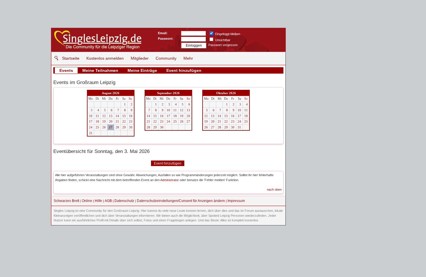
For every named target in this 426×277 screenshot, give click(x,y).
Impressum (236, 201)
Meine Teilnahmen (100, 70)
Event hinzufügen (183, 70)
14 (117, 116)
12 (104, 116)
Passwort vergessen (223, 45)
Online (87, 201)
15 (124, 116)
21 (117, 121)
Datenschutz (124, 201)
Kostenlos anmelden (105, 58)
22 (124, 121)
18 (97, 121)
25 (97, 127)
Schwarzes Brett (66, 201)
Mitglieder (140, 58)
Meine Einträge (142, 70)
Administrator (169, 180)
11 (97, 116)
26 (104, 127)
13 (110, 116)
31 (90, 133)
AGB (108, 201)
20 (110, 121)
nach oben (274, 189)
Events (66, 70)
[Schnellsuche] (55, 58)
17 (90, 121)
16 (130, 116)
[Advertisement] (330, 64)
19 (104, 121)
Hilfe (98, 201)
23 (130, 121)
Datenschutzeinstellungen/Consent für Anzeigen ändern (181, 201)
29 (124, 127)
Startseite (70, 58)
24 (90, 127)
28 (117, 127)
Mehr (188, 58)
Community (166, 58)
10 (90, 116)
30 (130, 127)
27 (110, 127)
